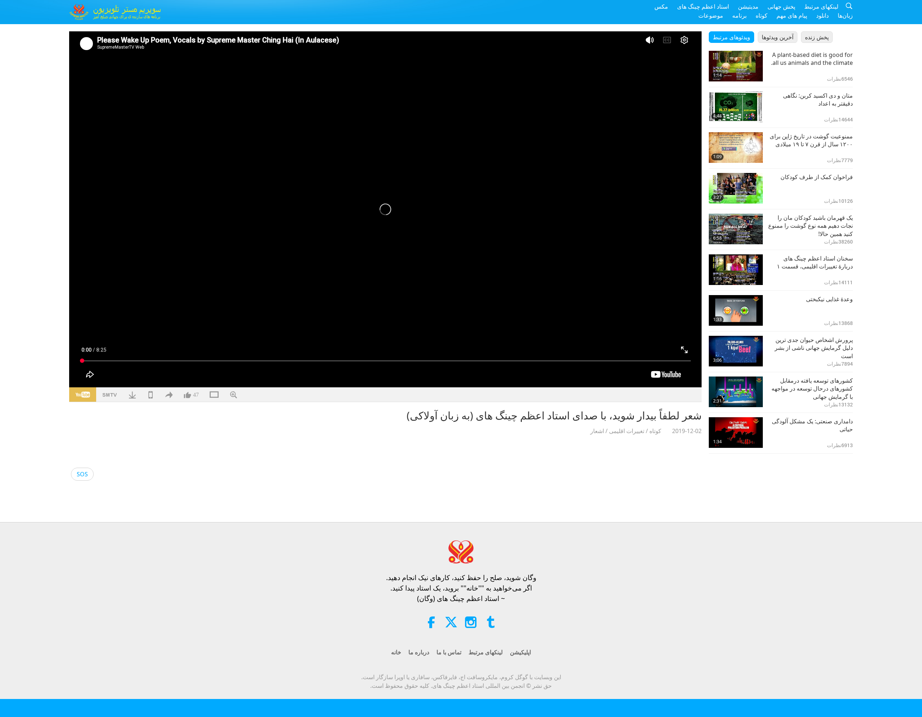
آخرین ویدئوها (777, 37)
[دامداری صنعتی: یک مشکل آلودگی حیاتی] (736, 432)
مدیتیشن (748, 6)
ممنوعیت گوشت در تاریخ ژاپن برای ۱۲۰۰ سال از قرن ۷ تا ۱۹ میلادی (811, 140)
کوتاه (761, 15)
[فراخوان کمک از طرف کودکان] (736, 188)
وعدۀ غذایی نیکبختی (829, 299)
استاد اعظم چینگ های (703, 6)
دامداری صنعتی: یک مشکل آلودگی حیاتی (812, 425)
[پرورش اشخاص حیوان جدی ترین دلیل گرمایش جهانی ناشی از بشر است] (736, 351)
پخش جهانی (781, 6)
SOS (82, 474)
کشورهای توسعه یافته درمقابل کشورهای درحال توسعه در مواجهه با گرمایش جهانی (812, 389)
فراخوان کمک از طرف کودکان (816, 177)
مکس (661, 6)
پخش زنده (817, 37)
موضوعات (710, 15)
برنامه (739, 15)
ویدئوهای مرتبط (731, 37)
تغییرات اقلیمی (626, 431)
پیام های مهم (791, 15)
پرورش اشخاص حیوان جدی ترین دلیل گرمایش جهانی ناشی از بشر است (814, 348)
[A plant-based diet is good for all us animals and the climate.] (736, 66)
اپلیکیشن (520, 652)
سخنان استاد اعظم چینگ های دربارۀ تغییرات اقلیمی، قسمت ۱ (815, 262)
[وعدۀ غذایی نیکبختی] (736, 310)
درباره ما (418, 652)
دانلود (822, 15)
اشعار (597, 431)
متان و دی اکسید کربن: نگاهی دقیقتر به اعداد (818, 99)
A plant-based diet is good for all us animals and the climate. (812, 59)
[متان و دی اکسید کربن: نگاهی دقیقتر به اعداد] (736, 107)
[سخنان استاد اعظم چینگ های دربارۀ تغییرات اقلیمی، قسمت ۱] (736, 269)
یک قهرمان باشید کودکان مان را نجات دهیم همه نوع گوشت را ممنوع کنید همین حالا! (810, 226)
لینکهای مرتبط (821, 6)
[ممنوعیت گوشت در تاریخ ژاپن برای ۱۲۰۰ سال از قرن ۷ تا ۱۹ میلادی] (736, 147)
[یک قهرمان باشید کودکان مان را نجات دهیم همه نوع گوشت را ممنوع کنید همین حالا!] (736, 229)
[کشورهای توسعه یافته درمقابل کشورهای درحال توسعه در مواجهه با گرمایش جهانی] (736, 392)
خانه (396, 652)
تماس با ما (449, 652)
